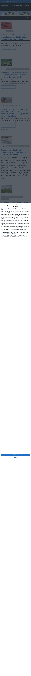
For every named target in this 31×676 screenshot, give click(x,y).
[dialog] (15, 439)
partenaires (9, 208)
